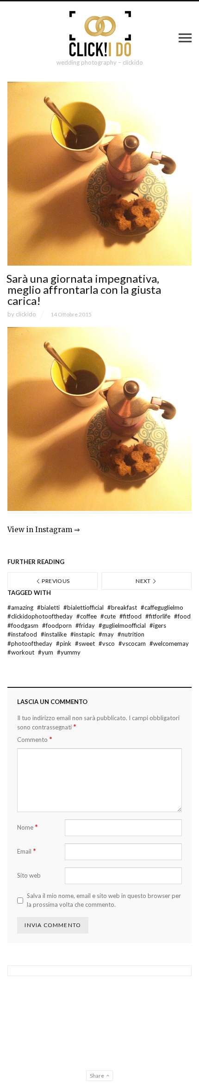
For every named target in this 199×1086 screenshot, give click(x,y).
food (182, 616)
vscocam (132, 643)
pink (64, 643)
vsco (107, 643)
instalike (54, 634)
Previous (55, 580)
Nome (27, 827)
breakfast (122, 607)
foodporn (57, 625)
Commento (34, 739)
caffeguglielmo (162, 607)
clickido (26, 314)
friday (85, 625)
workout (21, 652)
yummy (69, 652)
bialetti (49, 607)
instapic (83, 634)
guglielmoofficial (123, 625)
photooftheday (30, 643)
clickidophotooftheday (40, 616)
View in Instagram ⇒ (43, 529)
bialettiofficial (84, 607)
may (107, 634)
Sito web (29, 875)
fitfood (131, 616)
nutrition (131, 634)
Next (144, 580)
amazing (21, 607)
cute (108, 616)
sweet (85, 643)
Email (26, 851)
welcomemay (169, 643)
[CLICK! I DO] (99, 34)
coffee (87, 616)
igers (157, 625)
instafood (22, 634)
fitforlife (158, 616)
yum (46, 652)
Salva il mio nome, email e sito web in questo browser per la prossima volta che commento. (104, 900)
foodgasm (23, 625)
